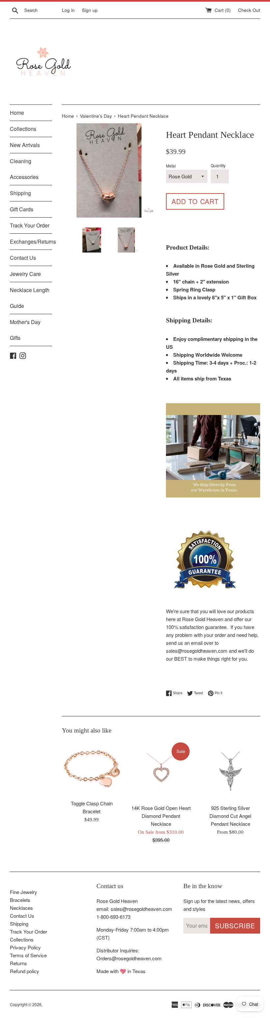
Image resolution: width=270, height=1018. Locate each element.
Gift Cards (21, 209)
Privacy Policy (25, 947)
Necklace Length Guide (29, 298)
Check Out (249, 10)
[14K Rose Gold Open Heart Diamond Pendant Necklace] (161, 771)
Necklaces (21, 907)
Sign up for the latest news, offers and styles (219, 904)
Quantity (218, 165)
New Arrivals (25, 145)
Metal (171, 165)
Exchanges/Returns (31, 241)
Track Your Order (29, 225)
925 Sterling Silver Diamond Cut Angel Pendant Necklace (230, 815)
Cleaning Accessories (24, 169)
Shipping (20, 193)
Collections (23, 129)
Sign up (90, 10)
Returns (18, 963)
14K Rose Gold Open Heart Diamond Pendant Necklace (161, 815)
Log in (68, 10)
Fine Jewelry (23, 891)
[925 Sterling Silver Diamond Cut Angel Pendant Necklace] (230, 771)
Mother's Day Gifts (25, 330)
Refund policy (24, 971)
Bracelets (20, 899)
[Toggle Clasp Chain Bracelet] (92, 768)
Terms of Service (28, 955)
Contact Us (23, 257)
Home (17, 112)
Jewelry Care (25, 274)
